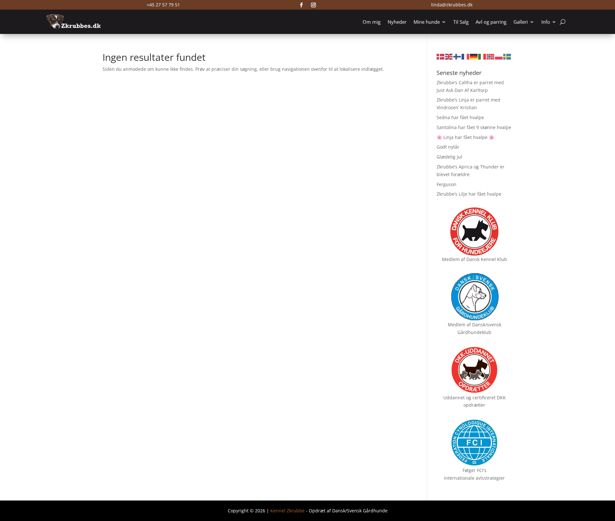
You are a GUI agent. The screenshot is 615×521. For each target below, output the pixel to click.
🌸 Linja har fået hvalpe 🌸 (465, 137)
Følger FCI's (475, 470)
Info (545, 22)
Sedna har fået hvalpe (460, 117)
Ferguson (446, 184)
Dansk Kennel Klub (486, 259)
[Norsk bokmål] (491, 56)
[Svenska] (507, 56)
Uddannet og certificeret (469, 398)
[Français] (466, 56)
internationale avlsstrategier (474, 478)
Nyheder (397, 22)
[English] (449, 56)
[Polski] (499, 56)
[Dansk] (441, 56)
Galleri (520, 22)
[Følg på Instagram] (313, 5)
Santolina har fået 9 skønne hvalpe (474, 127)
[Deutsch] (474, 56)
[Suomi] (457, 56)
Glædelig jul (449, 157)
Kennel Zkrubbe (287, 511)
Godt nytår (448, 147)
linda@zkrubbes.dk (451, 5)
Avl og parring (491, 22)
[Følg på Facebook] (301, 5)
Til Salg (461, 22)
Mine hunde (427, 22)
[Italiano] (482, 56)
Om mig (372, 22)
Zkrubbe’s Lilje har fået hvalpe (469, 194)
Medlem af (453, 259)
